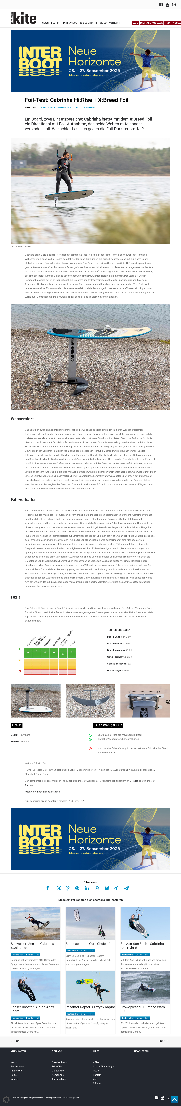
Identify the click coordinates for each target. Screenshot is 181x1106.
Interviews (70, 23)
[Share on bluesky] (106, 888)
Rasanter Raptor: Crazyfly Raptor (90, 1007)
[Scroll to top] (174, 1099)
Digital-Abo (58, 1070)
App (27, 785)
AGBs (96, 1062)
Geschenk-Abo (59, 1062)
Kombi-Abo (58, 1074)
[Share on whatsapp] (96, 888)
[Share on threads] (67, 888)
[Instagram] (173, 4)
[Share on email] (125, 888)
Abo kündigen (59, 1079)
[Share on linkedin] (86, 888)
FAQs (96, 1070)
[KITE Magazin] (23, 18)
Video (103, 23)
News (45, 23)
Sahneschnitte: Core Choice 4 (88, 944)
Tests (55, 23)
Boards (62, 107)
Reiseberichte (88, 23)
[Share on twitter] (57, 888)
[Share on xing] (116, 888)
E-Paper (134, 780)
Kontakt (114, 23)
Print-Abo (57, 1066)
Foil (69, 107)
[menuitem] (161, 4)
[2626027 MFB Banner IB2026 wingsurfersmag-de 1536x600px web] (90, 91)
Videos (14, 1079)
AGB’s (76, 1098)
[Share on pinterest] (77, 888)
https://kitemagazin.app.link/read (43, 791)
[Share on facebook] (47, 888)
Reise (14, 1074)
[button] (6, 1100)
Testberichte (50, 107)
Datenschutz (68, 1098)
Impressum (56, 1098)
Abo (135, 23)
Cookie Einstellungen (104, 1066)
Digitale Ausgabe (151, 23)
